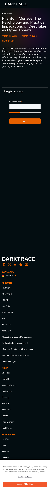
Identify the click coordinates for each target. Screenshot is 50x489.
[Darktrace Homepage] (16, 4)
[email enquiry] (26, 264)
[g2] (21, 264)
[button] (42, 4)
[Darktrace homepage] (21, 259)
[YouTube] (15, 264)
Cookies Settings (25, 477)
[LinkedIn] (4, 264)
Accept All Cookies (25, 484)
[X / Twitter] (9, 264)
